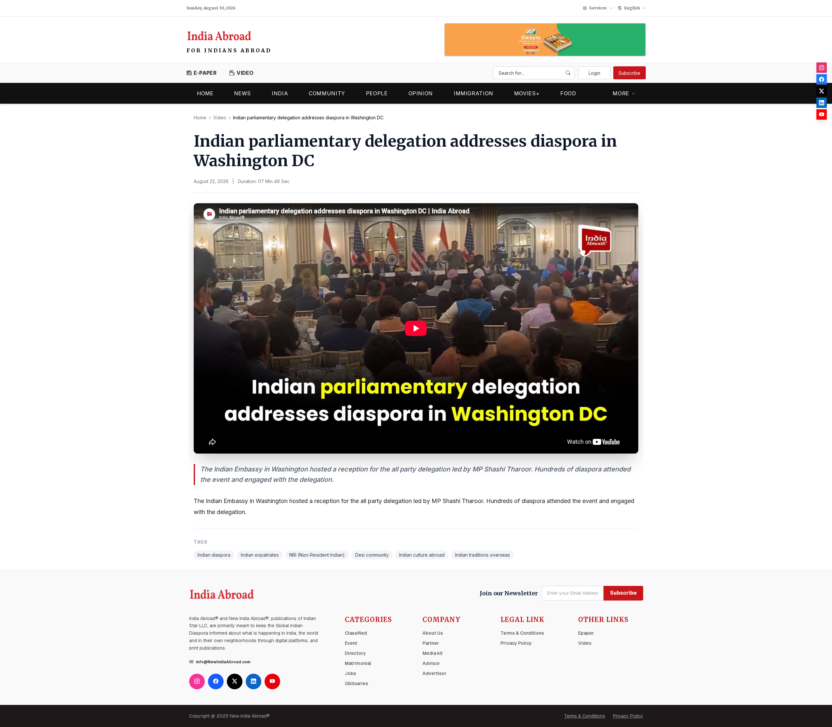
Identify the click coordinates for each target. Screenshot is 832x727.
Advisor (431, 663)
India (280, 93)
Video (219, 117)
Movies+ (527, 93)
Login (594, 73)
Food (568, 93)
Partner (430, 643)
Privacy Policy (516, 643)
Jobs (350, 673)
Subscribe (629, 73)
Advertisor (434, 673)
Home (205, 93)
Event (351, 643)
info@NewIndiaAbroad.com (223, 662)
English (632, 8)
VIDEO (245, 73)
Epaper (586, 633)
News (242, 93)
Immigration (473, 93)
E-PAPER (205, 73)
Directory (355, 653)
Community (327, 93)
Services (598, 8)
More (621, 93)
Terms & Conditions (522, 633)
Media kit (432, 653)
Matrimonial (358, 663)
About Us (432, 633)
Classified (356, 633)
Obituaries (356, 683)
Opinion (421, 93)
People (377, 93)
